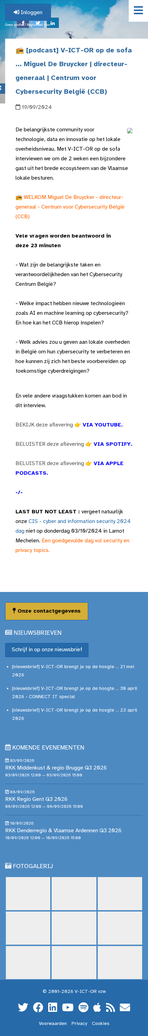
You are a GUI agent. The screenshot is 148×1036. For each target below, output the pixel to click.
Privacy (79, 1023)
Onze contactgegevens (48, 611)
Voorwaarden (53, 1023)
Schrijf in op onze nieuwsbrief (47, 650)
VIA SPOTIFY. (113, 444)
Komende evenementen (48, 748)
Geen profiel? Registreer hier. (28, 25)
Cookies (100, 1023)
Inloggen (30, 13)
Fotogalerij (33, 866)
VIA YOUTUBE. (103, 425)
